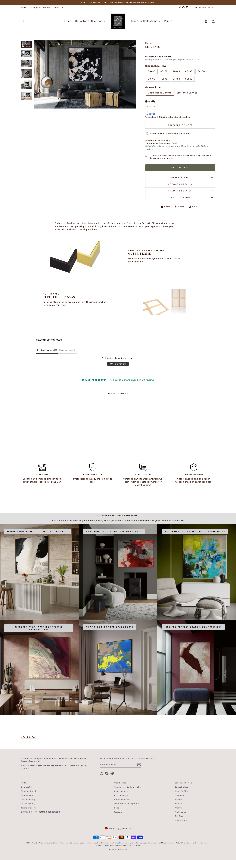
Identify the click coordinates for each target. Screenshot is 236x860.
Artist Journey (121, 795)
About (24, 7)
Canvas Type (153, 87)
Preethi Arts (120, 783)
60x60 (151, 78)
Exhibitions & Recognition (126, 803)
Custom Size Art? (180, 125)
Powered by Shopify (118, 849)
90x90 (188, 78)
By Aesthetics (181, 787)
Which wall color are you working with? (194, 531)
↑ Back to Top (28, 737)
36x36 (164, 71)
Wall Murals (181, 820)
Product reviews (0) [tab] (47, 350)
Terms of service (29, 808)
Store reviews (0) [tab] (67, 350)
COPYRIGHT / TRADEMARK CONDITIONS (40, 812)
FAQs (23, 783)
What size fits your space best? (109, 627)
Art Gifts (179, 803)
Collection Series (183, 783)
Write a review (118, 364)
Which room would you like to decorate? (37, 531)
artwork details (180, 184)
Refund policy (27, 795)
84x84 (176, 78)
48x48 (188, 71)
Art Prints (180, 808)
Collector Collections (89, 21)
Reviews (118, 812)
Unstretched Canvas (159, 92)
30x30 (151, 71)
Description (180, 177)
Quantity (150, 101)
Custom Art (180, 795)
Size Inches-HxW (155, 66)
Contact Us (58, 7)
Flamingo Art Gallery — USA (127, 787)
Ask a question (180, 198)
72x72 (164, 78)
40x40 (176, 71)
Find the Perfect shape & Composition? (193, 627)
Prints (168, 21)
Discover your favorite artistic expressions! (39, 628)
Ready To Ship (181, 791)
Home (67, 21)
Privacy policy (28, 803)
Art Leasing (180, 812)
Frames (178, 799)
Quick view (44, 433)
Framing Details (180, 191)
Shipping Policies (29, 791)
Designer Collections (144, 21)
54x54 (201, 71)
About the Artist (121, 791)
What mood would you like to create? (114, 531)
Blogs (116, 808)
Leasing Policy (28, 799)
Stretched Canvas (187, 92)
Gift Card (179, 816)
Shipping (163, 117)
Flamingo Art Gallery (40, 7)
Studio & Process (122, 799)
